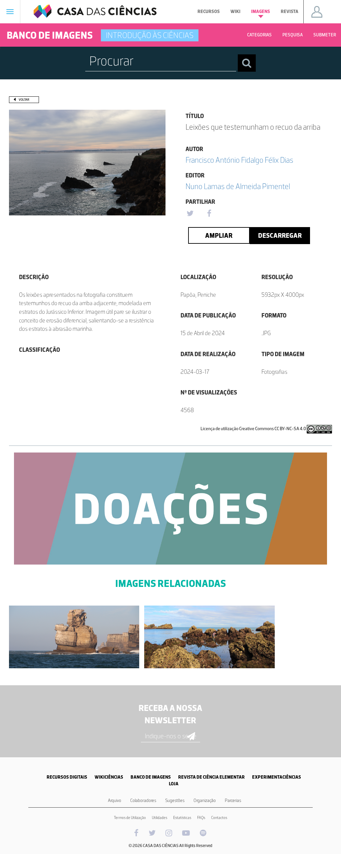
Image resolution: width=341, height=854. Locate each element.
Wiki (235, 11)
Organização (204, 800)
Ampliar (218, 235)
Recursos (208, 11)
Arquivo (114, 800)
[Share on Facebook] (209, 213)
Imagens (260, 11)
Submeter (324, 35)
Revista (289, 11)
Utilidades (159, 817)
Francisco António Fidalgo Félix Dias (239, 160)
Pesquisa (292, 35)
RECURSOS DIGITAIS (67, 777)
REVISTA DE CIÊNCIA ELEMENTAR (211, 777)
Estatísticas (182, 817)
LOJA (173, 784)
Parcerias (233, 800)
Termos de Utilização (130, 817)
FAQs (201, 817)
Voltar (24, 99)
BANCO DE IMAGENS (151, 777)
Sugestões (174, 800)
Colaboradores (143, 800)
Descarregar (280, 235)
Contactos (219, 817)
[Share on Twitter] (189, 213)
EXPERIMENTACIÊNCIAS (276, 777)
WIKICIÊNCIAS (109, 777)
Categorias (259, 35)
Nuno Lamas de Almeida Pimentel (237, 186)
